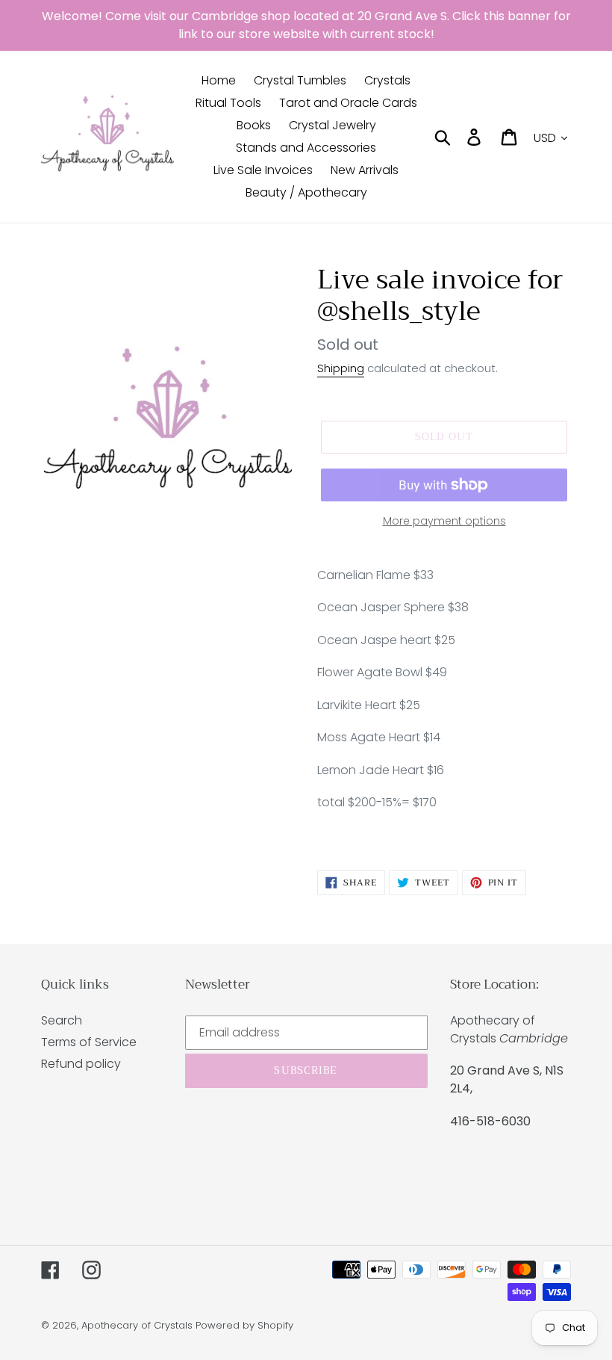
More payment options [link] (444, 520)
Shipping (340, 368)
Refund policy (81, 1063)
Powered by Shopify (244, 1325)
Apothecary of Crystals (137, 1325)
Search (61, 1020)
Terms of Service (89, 1042)
